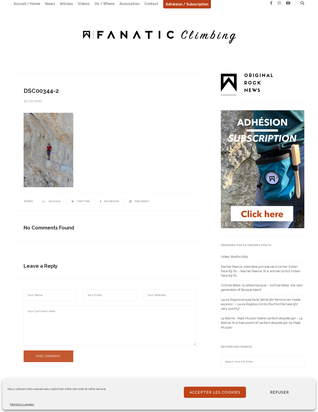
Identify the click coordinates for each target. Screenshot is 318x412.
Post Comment (48, 356)
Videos (83, 4)
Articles (66, 4)
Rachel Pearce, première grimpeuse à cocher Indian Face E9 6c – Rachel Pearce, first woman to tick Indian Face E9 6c (260, 271)
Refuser (279, 392)
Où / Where (104, 4)
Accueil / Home (27, 4)
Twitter (82, 201)
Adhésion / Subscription (187, 4)
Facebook (111, 201)
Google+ (54, 201)
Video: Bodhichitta (234, 257)
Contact (151, 4)
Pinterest (142, 201)
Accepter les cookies (215, 392)
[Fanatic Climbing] (159, 35)
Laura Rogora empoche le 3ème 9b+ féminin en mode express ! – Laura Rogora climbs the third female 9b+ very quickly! (260, 304)
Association (129, 4)
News (50, 4)
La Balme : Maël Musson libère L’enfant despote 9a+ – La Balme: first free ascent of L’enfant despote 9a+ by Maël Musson (262, 322)
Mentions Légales (22, 404)
